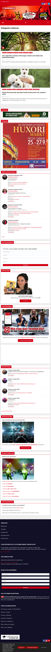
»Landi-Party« (11, 400)
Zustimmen (21, 647)
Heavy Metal (23, 213)
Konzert (15, 196)
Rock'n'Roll (18, 228)
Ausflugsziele (10, 52)
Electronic (23, 184)
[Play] (25, 322)
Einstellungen (5, 650)
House (19, 184)
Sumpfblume (24, 182)
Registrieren (4, 526)
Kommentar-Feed (5, 535)
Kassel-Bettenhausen (22, 383)
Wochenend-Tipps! (25, 447)
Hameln (19, 182)
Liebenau (20, 52)
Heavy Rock (17, 213)
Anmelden (3, 529)
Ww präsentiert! (36, 89)
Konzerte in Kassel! (5, 612)
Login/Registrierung (5, 551)
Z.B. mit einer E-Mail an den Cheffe (9, 562)
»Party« (10, 381)
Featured (14, 89)
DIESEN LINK (19, 507)
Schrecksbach (22, 211)
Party (14, 182)
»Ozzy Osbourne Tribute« (17, 209)
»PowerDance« (12, 391)
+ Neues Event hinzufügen (25, 340)
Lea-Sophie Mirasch (8, 59)
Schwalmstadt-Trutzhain (23, 373)
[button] (48, 22)
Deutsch (13, 228)
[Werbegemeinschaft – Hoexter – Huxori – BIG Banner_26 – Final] (25, 145)
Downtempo (14, 184)
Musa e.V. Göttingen (27, 392)
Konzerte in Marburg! (6, 615)
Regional (30, 52)
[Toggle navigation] (25, 22)
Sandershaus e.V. (32, 383)
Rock (12, 213)
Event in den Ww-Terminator (28, 337)
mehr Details (11, 185)
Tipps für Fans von (11, 491)
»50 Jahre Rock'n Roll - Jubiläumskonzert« (19, 224)
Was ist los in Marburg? (6, 627)
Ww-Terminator (7, 481)
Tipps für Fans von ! (11, 496)
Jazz (12, 198)
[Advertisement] (25, 354)
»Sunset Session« (12, 179)
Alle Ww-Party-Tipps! (7, 411)
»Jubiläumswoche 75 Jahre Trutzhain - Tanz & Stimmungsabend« (26, 371)
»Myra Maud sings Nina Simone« (17, 193)
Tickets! (16, 199)
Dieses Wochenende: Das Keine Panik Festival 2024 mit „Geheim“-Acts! (24, 93)
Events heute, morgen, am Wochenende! (10, 609)
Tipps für (7, 483)
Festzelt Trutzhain (33, 373)
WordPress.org (4, 538)
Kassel (20, 196)
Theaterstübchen (26, 196)
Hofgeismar (16, 52)
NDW (25, 228)
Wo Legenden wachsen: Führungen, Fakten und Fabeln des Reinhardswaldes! (22, 56)
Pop (22, 228)
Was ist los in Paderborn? (7, 621)
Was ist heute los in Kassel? (7, 624)
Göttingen (19, 392)
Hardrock (29, 213)
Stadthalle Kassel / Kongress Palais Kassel (32, 227)
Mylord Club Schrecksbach (32, 211)
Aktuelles (4, 52)
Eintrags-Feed (4, 532)
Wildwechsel (6, 96)
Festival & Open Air (20, 89)
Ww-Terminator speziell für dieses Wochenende (25, 444)
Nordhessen (25, 52)
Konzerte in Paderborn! (6, 618)
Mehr (3, 236)
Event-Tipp (9, 89)
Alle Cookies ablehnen (32, 647)
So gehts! (25, 300)
